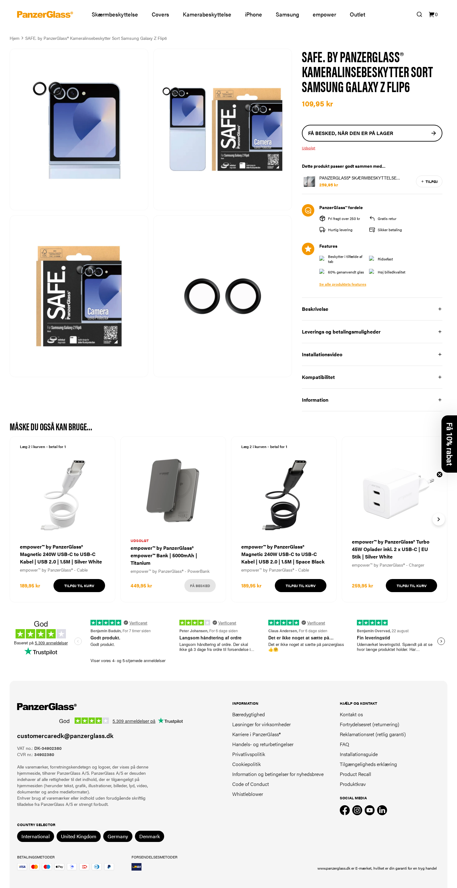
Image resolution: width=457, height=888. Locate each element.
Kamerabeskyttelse (207, 14)
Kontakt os (351, 714)
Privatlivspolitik (248, 754)
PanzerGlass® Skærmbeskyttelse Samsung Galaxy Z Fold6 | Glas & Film (363, 178)
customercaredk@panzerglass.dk (65, 735)
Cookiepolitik (246, 764)
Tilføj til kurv (79, 585)
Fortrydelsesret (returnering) (369, 724)
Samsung (287, 14)
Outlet (357, 14)
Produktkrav (353, 784)
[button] (449, 444)
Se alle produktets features (342, 284)
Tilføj (432, 181)
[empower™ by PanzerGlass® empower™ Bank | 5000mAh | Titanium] (173, 519)
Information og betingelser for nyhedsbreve (278, 774)
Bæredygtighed (248, 714)
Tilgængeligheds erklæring (368, 764)
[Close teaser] (439, 474)
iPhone (253, 14)
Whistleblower (247, 793)
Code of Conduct (250, 784)
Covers (160, 14)
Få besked (200, 585)
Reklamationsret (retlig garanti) (373, 734)
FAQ (344, 744)
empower (324, 14)
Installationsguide (359, 754)
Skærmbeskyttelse (115, 14)
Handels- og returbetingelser (262, 744)
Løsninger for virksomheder (261, 724)
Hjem (15, 38)
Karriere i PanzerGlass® (256, 734)
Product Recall (355, 774)
